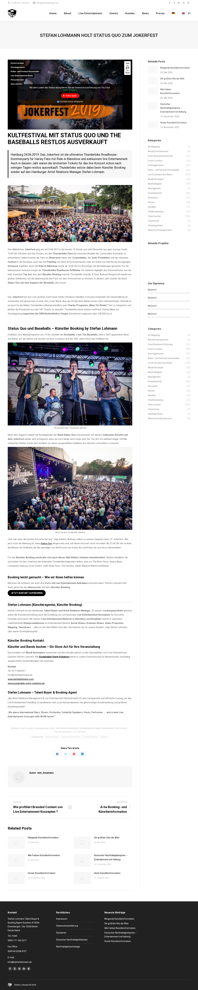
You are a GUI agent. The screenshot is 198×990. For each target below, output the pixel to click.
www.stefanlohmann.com (21, 679)
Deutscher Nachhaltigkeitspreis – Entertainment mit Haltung (110, 857)
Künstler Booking (52, 737)
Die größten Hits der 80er (106, 837)
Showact (104, 737)
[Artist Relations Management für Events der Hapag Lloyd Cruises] (166, 266)
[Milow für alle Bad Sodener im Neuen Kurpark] (166, 254)
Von (63, 732)
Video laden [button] (71, 96)
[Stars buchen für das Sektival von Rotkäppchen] (154, 266)
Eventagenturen (18, 67)
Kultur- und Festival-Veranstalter (25, 71)
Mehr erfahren (70, 90)
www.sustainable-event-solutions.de (26, 683)
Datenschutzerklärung (67, 926)
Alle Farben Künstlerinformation (44, 855)
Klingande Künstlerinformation (43, 837)
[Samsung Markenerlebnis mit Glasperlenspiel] (154, 254)
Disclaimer (61, 932)
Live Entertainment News (22, 76)
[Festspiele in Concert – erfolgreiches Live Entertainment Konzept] (178, 266)
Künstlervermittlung (91, 737)
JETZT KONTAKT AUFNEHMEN (27, 593)
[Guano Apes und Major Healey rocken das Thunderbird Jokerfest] (178, 254)
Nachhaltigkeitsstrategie (68, 946)
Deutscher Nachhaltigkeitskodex (72, 939)
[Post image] (16, 842)
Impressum (61, 919)
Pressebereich (17, 80)
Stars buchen (16, 84)
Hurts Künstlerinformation (107, 873)
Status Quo (46, 543)
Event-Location (17, 63)
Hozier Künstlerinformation (41, 873)
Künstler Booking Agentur (71, 737)
